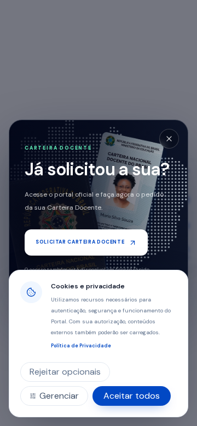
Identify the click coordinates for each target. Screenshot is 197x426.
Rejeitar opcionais (65, 371)
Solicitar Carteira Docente (80, 242)
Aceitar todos (131, 395)
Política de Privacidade (81, 345)
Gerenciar (59, 395)
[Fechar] (169, 139)
